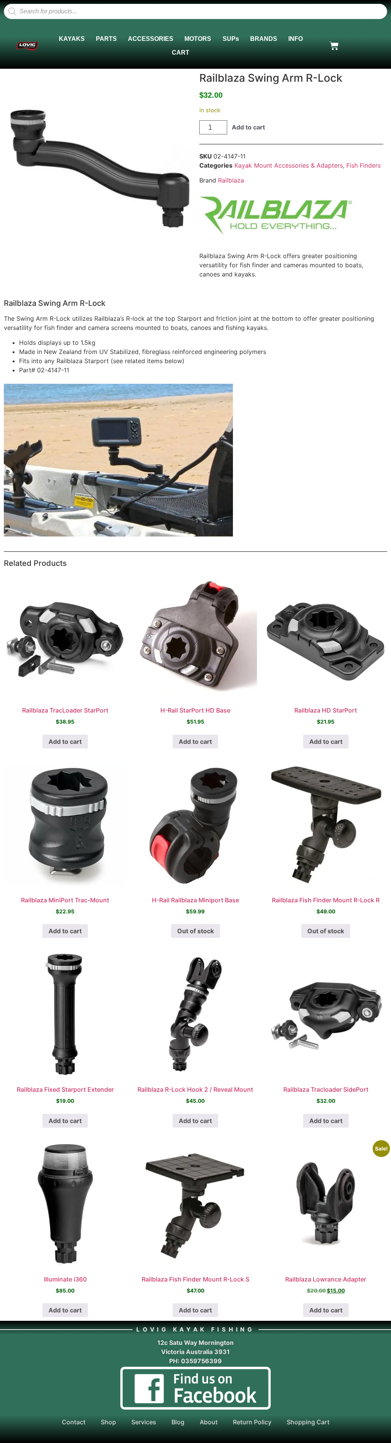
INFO (295, 39)
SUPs (231, 39)
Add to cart (248, 127)
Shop (108, 1422)
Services (143, 1422)
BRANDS (263, 39)
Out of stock (195, 931)
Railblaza (231, 180)
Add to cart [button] (65, 741)
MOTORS (197, 39)
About (209, 1422)
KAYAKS (72, 39)
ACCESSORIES (150, 39)
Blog (177, 1422)
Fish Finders (363, 165)
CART (180, 52)
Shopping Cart (308, 1422)
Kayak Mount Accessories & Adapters (288, 165)
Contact (74, 1422)
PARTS (106, 39)
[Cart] (334, 46)
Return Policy (252, 1422)
